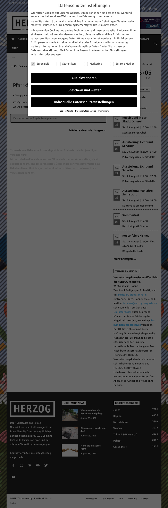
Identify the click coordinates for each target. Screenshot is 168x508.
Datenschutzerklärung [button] (85, 111)
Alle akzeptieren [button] (84, 78)
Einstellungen (118, 50)
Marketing (96, 63)
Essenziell (42, 63)
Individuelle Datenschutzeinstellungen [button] (84, 102)
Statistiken (69, 63)
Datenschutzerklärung (44, 50)
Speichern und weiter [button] (84, 90)
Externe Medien (125, 63)
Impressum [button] (103, 111)
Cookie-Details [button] (66, 111)
